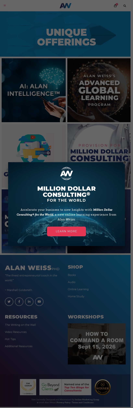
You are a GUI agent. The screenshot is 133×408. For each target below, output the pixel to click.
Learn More (66, 231)
